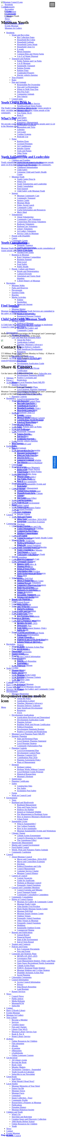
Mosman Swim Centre (26, 314)
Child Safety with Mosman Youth (31, 191)
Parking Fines (22, 70)
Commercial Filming (25, 597)
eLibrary (10, 1039)
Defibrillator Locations (26, 125)
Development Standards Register (30, 375)
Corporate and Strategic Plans (24, 621)
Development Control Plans (28, 401)
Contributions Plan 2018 (27, 406)
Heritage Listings (24, 415)
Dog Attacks (22, 96)
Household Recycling (26, 40)
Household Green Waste (27, 44)
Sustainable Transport (26, 66)
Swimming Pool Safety (26, 439)
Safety (14, 432)
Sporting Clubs (23, 318)
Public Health (22, 266)
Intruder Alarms (23, 148)
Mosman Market (18, 309)
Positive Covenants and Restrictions (32, 731)
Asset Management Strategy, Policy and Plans (36, 961)
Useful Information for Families (30, 162)
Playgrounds (17, 290)
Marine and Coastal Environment (25, 503)
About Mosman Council (22, 517)
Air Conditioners (24, 146)
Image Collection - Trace (22, 1098)
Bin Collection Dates (25, 37)
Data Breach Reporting (26, 661)
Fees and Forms (23, 619)
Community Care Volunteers (29, 219)
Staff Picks (16, 1079)
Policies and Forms (20, 614)
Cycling (15, 307)
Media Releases (18, 675)
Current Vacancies (24, 538)
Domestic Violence (25, 245)
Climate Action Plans (26, 637)
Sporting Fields (18, 292)
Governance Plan (24, 626)
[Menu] (52, 4)
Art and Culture (18, 321)
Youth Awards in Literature (23, 1072)
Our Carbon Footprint (26, 479)
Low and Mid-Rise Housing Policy (26, 337)
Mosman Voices (18, 1091)
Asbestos (21, 129)
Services (15, 1022)
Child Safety (22, 170)
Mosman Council (13, 1136)
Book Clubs (17, 1065)
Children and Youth (14, 1112)
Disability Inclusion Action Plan (30, 647)
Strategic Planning (19, 385)
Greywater (21, 132)
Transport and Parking (21, 59)
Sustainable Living (19, 474)
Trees (14, 448)
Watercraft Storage (24, 304)
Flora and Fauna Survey (27, 455)
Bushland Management (26, 453)
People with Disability (21, 236)
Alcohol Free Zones (25, 252)
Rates (14, 80)
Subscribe (16, 680)
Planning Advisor (24, 366)
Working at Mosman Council (29, 543)
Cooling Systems (24, 134)
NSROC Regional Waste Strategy (31, 640)
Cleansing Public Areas (26, 108)
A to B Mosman (23, 63)
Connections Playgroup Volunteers (31, 222)
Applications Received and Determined (33, 717)
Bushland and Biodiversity (23, 451)
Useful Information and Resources (31, 210)
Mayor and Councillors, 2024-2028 (32, 519)
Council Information (20, 654)
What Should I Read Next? (23, 1081)
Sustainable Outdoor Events (28, 595)
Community (11, 158)
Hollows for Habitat (25, 458)
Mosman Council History (27, 533)
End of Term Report (25, 609)
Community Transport (26, 198)
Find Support (22, 188)
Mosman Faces (18, 1093)
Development (12, 333)
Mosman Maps (23, 110)
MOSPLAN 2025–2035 (27, 623)
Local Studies (12, 1084)
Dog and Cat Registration (27, 87)
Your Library (11, 1017)
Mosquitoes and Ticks (26, 127)
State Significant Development (29, 349)
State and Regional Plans (27, 387)
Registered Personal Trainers (29, 316)
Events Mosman (13, 687)
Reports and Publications (22, 600)
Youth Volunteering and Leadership (32, 184)
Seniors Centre (23, 200)
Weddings (21, 593)
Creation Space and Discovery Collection (29, 1119)
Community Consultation (22, 559)
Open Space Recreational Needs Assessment (35, 963)
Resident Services (19, 101)
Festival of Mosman (25, 323)
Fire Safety (21, 437)
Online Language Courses (23, 1055)
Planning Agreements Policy (29, 408)
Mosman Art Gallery (13, 28)
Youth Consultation (25, 186)
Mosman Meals (23, 203)
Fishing (20, 300)
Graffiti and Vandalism (26, 248)
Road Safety (22, 120)
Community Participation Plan (29, 394)
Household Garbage (25, 42)
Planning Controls (19, 396)
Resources (21, 352)
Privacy (20, 659)
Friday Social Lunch (25, 205)
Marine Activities (19, 297)
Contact (9, 682)
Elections (21, 524)
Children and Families (21, 160)
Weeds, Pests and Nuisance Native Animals (30, 850)
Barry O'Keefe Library (15, 685)
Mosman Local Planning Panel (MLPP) (28, 382)
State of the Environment (27, 607)
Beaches (15, 295)
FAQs (19, 354)
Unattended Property (25, 73)
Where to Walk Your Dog (27, 89)
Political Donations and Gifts (29, 526)
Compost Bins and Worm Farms (30, 54)
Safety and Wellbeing (21, 243)
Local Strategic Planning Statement (31, 389)
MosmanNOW (18, 678)
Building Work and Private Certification (33, 724)
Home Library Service (21, 1036)
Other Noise (22, 153)
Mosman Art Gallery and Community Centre (27, 329)
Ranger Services (18, 666)
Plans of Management (26, 411)
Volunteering (17, 214)
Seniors (15, 193)
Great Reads (11, 1076)
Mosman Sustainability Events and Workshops (36, 831)
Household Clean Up (26, 47)
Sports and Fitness (19, 311)
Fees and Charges (19, 1027)
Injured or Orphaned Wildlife (29, 460)
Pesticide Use (22, 136)
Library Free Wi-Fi (19, 1029)
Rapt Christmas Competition (29, 257)
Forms (14, 441)
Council (9, 515)
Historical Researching (26, 422)
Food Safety (22, 264)
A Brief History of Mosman (28, 281)
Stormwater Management (22, 500)
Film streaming (18, 1043)
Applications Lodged (26, 342)
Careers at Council (19, 536)
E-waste (20, 49)
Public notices (17, 673)
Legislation (21, 155)
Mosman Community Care (28, 196)
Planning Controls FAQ (27, 404)
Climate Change (18, 489)
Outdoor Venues (24, 583)
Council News (18, 671)
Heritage (15, 413)
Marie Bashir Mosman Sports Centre (32, 909)
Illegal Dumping (24, 51)
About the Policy (24, 340)
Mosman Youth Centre (26, 569)
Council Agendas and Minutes (29, 550)
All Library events (19, 1060)
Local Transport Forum (26, 552)
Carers (14, 238)
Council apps (17, 99)
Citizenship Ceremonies (22, 652)
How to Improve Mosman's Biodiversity (34, 817)
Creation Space (18, 1024)
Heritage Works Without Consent (31, 418)
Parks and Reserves (20, 288)
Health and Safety (19, 118)
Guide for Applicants (25, 541)
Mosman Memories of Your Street (26, 1086)
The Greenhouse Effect (26, 498)
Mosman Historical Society (23, 1110)
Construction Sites (24, 434)
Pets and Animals (19, 82)
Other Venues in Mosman (27, 588)
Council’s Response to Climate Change (33, 838)
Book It (20, 115)
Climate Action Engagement (29, 491)
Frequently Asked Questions (29, 545)
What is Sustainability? (26, 477)
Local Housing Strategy (27, 392)
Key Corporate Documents (28, 616)
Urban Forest (22, 472)
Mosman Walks (18, 285)
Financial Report (24, 604)
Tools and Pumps (24, 151)
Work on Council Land (21, 444)
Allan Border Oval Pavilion (28, 571)
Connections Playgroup (27, 165)
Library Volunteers (25, 229)
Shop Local (22, 262)
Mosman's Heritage (25, 425)
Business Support (24, 259)
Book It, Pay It (18, 1034)
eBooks (15, 1046)
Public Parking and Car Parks (29, 61)
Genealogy (16, 1095)
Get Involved (11, 1058)
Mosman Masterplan (20, 335)
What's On (21, 181)
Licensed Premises (24, 144)
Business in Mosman (20, 255)
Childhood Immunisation (27, 167)
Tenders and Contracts (21, 611)
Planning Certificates (20, 430)
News (8, 668)
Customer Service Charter (28, 531)
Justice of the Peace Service (28, 103)
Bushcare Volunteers (25, 224)
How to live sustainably (27, 481)
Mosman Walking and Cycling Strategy (33, 970)
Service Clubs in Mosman (28, 233)
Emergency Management (27, 122)
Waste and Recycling (20, 35)
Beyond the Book (19, 1062)
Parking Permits (23, 68)
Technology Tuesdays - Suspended (26, 1069)
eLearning (16, 1048)
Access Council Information (28, 656)
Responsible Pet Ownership (28, 84)
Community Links (24, 207)
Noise (14, 139)
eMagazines (17, 1050)
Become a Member (20, 1020)
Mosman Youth (18, 177)
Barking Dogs (23, 141)
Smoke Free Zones (25, 250)
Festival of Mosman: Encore (29, 326)
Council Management (26, 529)
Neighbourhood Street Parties (29, 106)
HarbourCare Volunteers (27, 226)
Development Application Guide (30, 363)
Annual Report (23, 602)
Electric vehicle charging (27, 75)
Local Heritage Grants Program (30, 420)
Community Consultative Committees (32, 895)
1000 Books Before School (23, 1121)
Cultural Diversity (24, 274)
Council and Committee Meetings (26, 548)
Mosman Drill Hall (25, 578)
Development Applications (23, 356)
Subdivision (17, 427)
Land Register (23, 663)
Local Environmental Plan (28, 399)
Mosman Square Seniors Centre (30, 581)
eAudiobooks (17, 1053)
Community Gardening (21, 512)
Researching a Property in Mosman (26, 1102)
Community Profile (20, 1100)
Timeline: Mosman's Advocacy (30, 344)
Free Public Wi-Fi (24, 113)
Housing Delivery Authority (28, 347)
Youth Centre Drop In (26, 179)
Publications (17, 1105)
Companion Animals (25, 94)
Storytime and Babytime (22, 1117)
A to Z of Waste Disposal (27, 56)
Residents (10, 33)
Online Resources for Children (24, 1041)
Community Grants (20, 240)
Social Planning (23, 649)
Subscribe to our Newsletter (23, 1074)
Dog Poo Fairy (23, 92)
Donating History (19, 1107)
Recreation (10, 283)
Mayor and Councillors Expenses (31, 522)
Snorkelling (22, 302)
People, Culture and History (23, 269)
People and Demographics (28, 271)
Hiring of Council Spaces (22, 562)
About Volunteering (25, 217)
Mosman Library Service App (24, 1032)
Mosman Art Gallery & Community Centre (26, 565)
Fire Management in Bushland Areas (32, 814)
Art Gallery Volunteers (26, 231)
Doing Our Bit (18, 1088)
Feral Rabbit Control (20, 505)
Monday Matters (18, 1067)
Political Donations (25, 373)
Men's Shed (22, 212)
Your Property (17, 77)
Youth (14, 1126)
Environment (11, 446)
